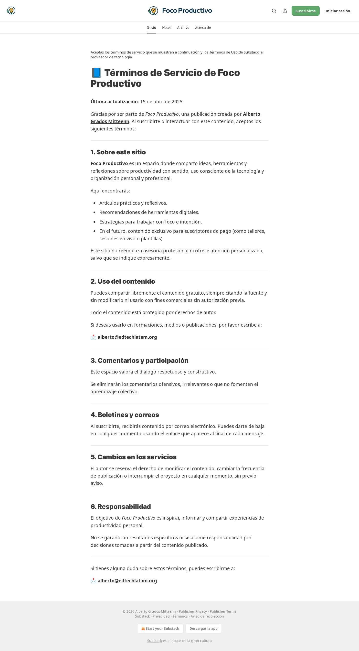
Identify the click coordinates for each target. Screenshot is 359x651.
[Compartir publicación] (285, 11)
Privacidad (161, 616)
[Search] (274, 11)
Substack (154, 640)
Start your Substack (162, 628)
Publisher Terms (223, 611)
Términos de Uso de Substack (234, 52)
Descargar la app (204, 628)
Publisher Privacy (193, 611)
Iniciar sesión (338, 10)
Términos (180, 616)
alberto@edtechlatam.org (127, 337)
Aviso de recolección (207, 616)
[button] (151, 27)
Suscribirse (306, 10)
